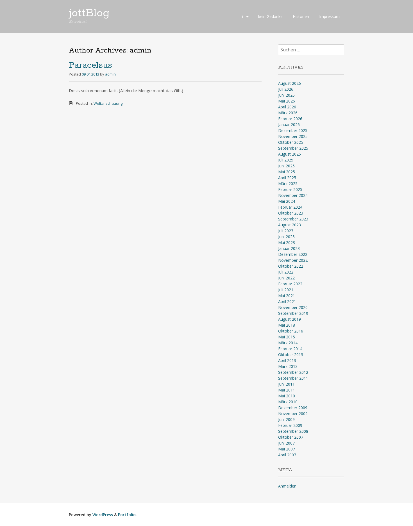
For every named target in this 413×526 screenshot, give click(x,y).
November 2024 (293, 195)
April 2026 (287, 107)
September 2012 (293, 372)
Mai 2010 (286, 396)
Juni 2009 (286, 419)
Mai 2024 (286, 201)
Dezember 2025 (292, 130)
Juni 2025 (286, 165)
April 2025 (287, 177)
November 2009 (293, 413)
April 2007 (287, 454)
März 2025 (288, 183)
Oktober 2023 (290, 213)
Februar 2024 (290, 207)
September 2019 (293, 313)
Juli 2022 (285, 272)
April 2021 (287, 301)
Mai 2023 (286, 242)
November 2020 (293, 307)
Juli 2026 (285, 89)
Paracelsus (90, 65)
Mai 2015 (286, 337)
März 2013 (288, 366)
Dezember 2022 (292, 254)
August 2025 (289, 154)
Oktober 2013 (290, 354)
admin (110, 74)
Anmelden (287, 486)
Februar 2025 (290, 189)
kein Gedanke (270, 16)
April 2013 (287, 360)
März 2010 (288, 401)
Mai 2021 (286, 295)
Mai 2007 (286, 449)
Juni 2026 (286, 95)
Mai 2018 (286, 325)
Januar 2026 (289, 124)
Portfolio (127, 514)
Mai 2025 (286, 171)
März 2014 (288, 342)
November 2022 (293, 260)
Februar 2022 (290, 283)
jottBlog (89, 13)
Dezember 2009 (292, 407)
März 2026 (288, 112)
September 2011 (293, 378)
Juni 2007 (286, 443)
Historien (301, 16)
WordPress (102, 514)
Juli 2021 (285, 289)
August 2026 (289, 83)
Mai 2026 (286, 101)
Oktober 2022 (290, 266)
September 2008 (293, 431)
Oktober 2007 (290, 437)
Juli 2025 (285, 160)
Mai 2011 (286, 390)
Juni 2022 (286, 278)
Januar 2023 (289, 248)
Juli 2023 (285, 230)
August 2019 (289, 319)
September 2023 (293, 219)
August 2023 (289, 224)
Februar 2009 (290, 425)
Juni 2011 (286, 384)
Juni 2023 (286, 236)
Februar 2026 (290, 118)
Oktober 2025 (290, 142)
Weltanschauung (108, 103)
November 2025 (293, 136)
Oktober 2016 (290, 331)
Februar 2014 (290, 348)
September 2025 (293, 148)
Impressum (329, 16)
